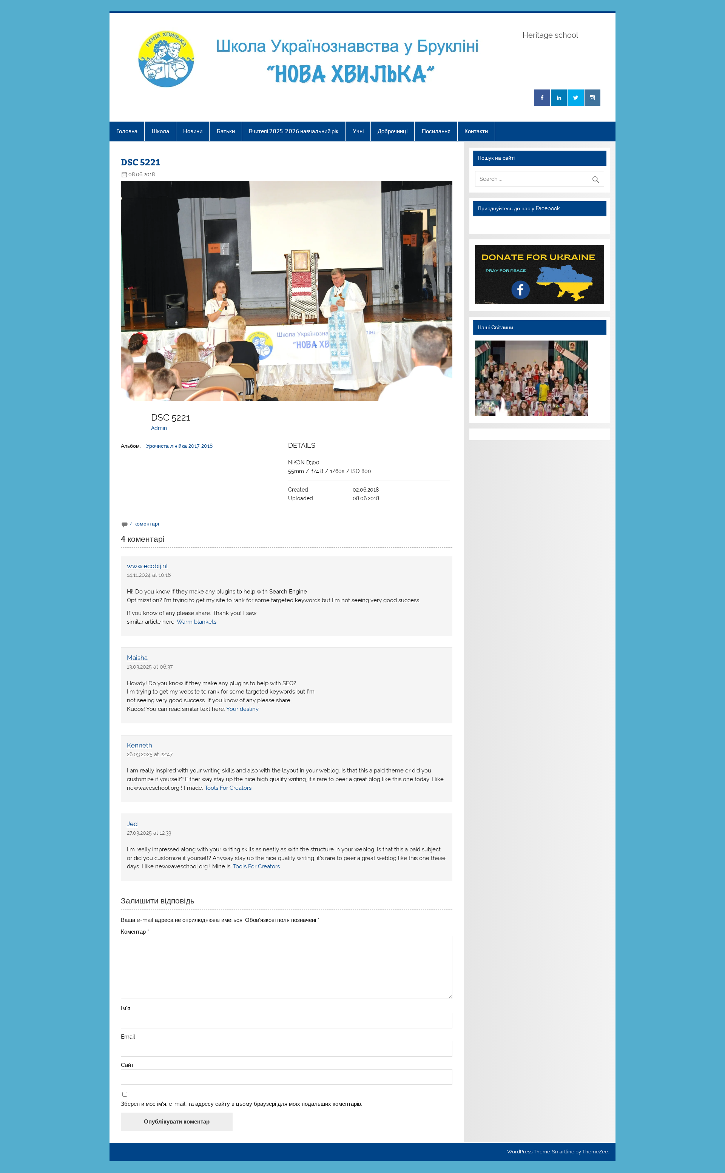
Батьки (226, 131)
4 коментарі (144, 524)
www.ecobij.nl (147, 566)
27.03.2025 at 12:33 (149, 833)
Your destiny (242, 709)
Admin (159, 428)
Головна (126, 131)
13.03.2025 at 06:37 (150, 667)
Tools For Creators (228, 788)
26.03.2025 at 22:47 (150, 754)
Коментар (135, 932)
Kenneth (139, 745)
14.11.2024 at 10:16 (149, 575)
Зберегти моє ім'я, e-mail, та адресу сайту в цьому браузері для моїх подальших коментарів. (241, 1104)
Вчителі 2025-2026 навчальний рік (293, 131)
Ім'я (125, 1008)
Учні (358, 131)
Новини (192, 131)
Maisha (137, 658)
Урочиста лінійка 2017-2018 (179, 446)
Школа (160, 131)
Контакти (476, 131)
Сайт (127, 1065)
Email (128, 1037)
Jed (132, 824)
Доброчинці (392, 131)
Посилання (436, 131)
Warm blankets (196, 621)
